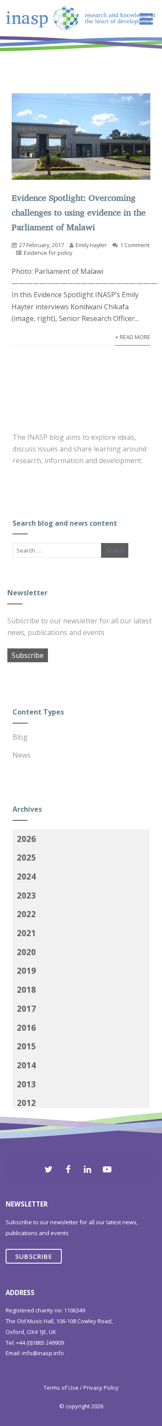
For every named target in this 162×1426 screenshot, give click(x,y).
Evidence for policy (48, 253)
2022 (26, 913)
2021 (26, 932)
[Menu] (146, 18)
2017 (26, 1008)
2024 (26, 876)
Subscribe (28, 655)
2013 (26, 1084)
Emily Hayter (91, 245)
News (22, 755)
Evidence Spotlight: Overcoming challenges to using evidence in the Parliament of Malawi (79, 212)
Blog (20, 737)
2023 (26, 895)
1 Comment (134, 245)
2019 (26, 970)
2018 (26, 989)
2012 (26, 1102)
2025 (26, 857)
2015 (26, 1046)
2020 (26, 951)
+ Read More (132, 337)
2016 (26, 1027)
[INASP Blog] (81, 50)
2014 (26, 1065)
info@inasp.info (43, 1353)
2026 (26, 838)
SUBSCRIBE (33, 1256)
